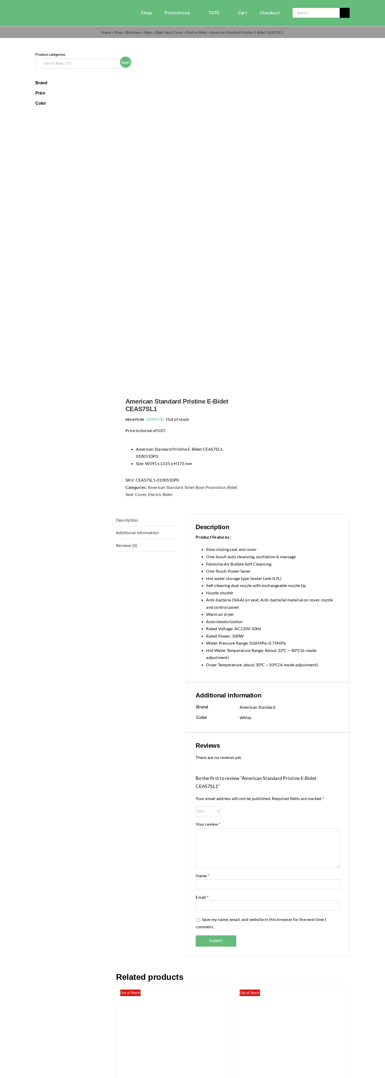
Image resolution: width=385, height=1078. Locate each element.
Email (202, 897)
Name (202, 875)
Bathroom (133, 32)
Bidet (148, 32)
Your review (208, 824)
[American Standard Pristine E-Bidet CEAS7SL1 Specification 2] (172, 218)
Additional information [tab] (137, 532)
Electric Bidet (196, 32)
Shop (118, 32)
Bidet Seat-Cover (169, 32)
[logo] (48, 9)
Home (106, 32)
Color (40, 103)
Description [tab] (127, 519)
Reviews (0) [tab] (127, 545)
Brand (41, 83)
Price (40, 93)
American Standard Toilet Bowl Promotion (187, 487)
